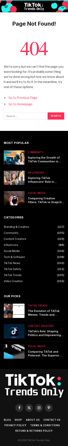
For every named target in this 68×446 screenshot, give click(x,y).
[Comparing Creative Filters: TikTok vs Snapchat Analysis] (14, 198)
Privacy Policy (15, 425)
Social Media (12, 251)
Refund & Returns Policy (34, 430)
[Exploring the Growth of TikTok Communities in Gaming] (14, 157)
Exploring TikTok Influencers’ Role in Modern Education (41, 181)
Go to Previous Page (22, 98)
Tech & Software (14, 257)
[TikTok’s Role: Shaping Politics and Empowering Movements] (14, 331)
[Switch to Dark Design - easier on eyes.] (62, 6)
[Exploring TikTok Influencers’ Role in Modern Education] (14, 178)
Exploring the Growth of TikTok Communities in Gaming (44, 161)
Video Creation (13, 281)
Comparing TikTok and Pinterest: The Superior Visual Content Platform (44, 355)
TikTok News (12, 263)
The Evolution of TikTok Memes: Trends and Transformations (44, 314)
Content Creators (15, 238)
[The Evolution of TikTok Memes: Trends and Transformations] (14, 311)
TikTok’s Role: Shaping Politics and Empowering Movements (44, 335)
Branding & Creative (16, 226)
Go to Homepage (20, 104)
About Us (33, 419)
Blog (7, 419)
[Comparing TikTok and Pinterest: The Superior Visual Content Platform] (14, 351)
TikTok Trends (13, 275)
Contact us (51, 419)
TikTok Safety (12, 269)
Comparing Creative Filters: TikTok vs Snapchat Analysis (46, 202)
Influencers (11, 244)
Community (11, 232)
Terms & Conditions (45, 425)
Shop (18, 419)
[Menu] (6, 7)
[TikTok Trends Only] (34, 7)
